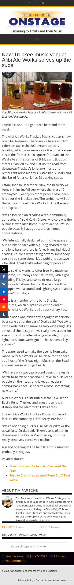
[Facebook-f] (36, 3)
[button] (37, 39)
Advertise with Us (62, 580)
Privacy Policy (25, 580)
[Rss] (29, 3)
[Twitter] (43, 3)
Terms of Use (43, 580)
